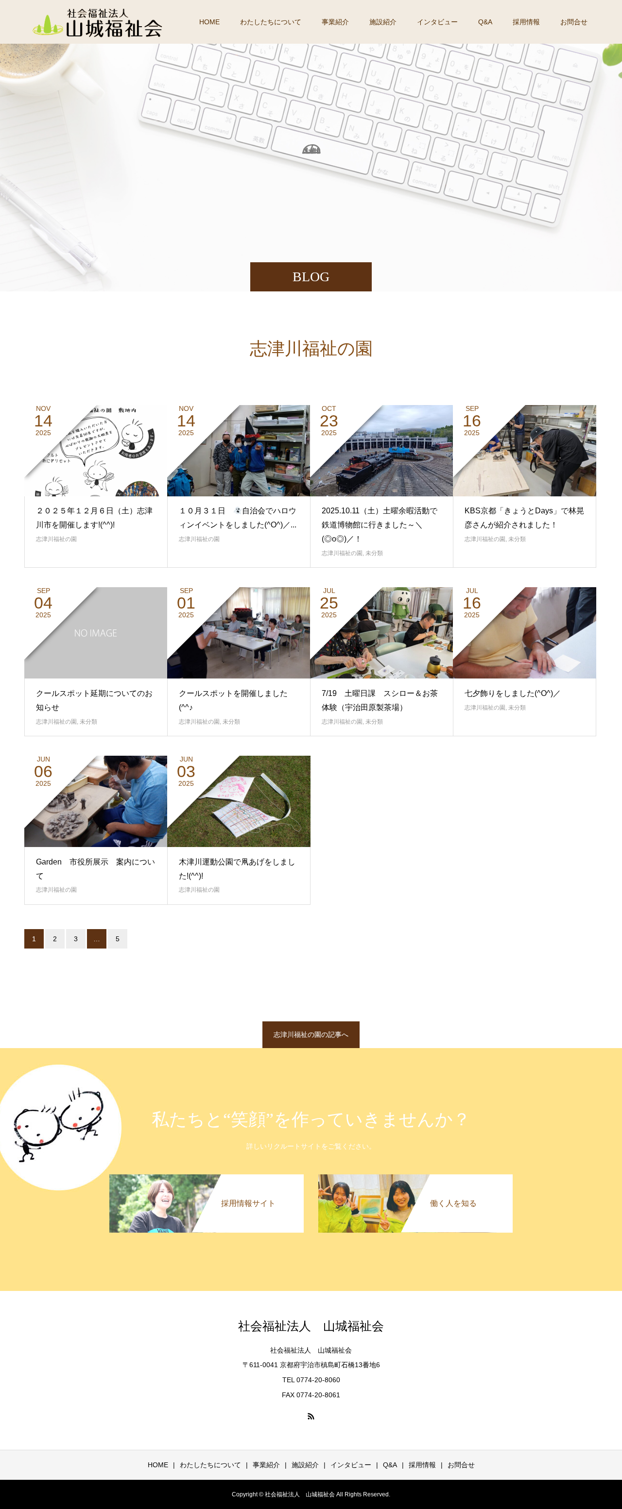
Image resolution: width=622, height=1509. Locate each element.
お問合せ (573, 22)
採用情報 (526, 22)
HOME (209, 22)
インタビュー (437, 22)
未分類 (374, 553)
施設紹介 (383, 22)
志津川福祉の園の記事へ (311, 1034)
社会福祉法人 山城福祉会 (311, 1326)
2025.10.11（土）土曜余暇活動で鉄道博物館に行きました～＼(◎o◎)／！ (379, 525)
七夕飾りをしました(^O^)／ (513, 693)
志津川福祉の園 (56, 539)
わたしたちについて (270, 22)
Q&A (485, 22)
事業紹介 (335, 22)
